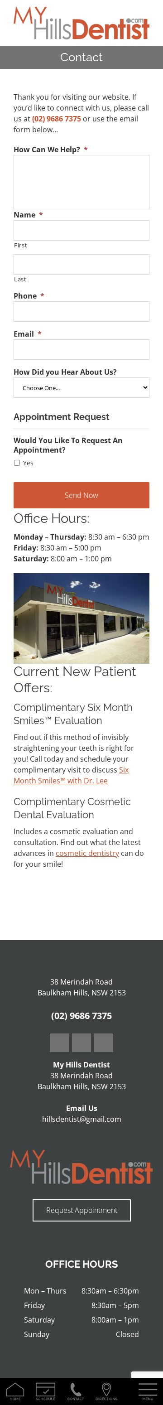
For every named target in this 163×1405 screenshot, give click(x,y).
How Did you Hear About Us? (65, 372)
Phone (29, 296)
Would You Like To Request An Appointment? (68, 445)
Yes (28, 463)
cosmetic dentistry (87, 853)
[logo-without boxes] (81, 10)
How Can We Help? (51, 150)
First (20, 245)
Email (28, 334)
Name (28, 215)
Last (20, 279)
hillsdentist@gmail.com (81, 1119)
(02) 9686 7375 (56, 119)
